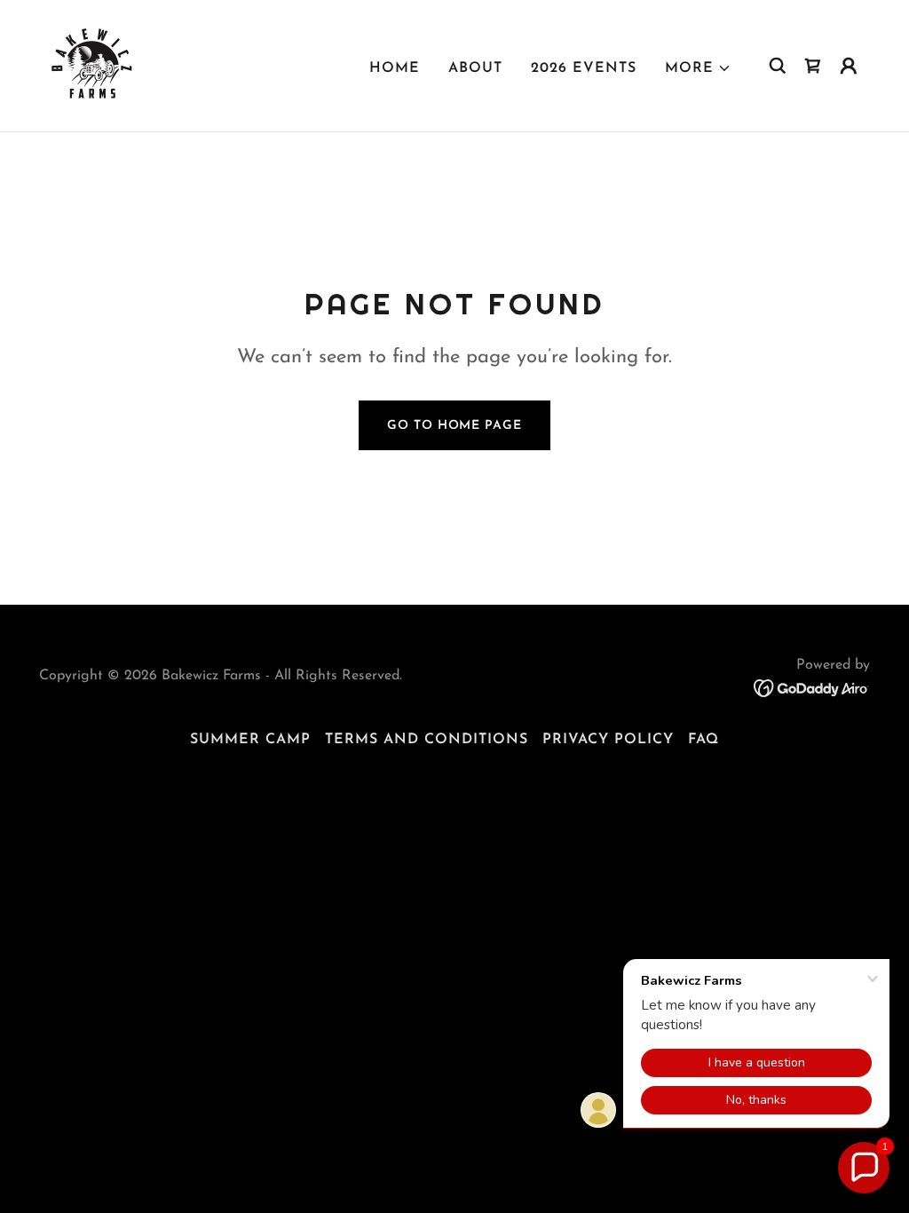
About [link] (475, 68)
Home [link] (394, 68)
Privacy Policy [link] (608, 740)
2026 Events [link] (583, 68)
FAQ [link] (703, 740)
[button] (698, 68)
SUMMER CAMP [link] (250, 740)
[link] (95, 65)
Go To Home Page (454, 425)
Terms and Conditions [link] (426, 740)
